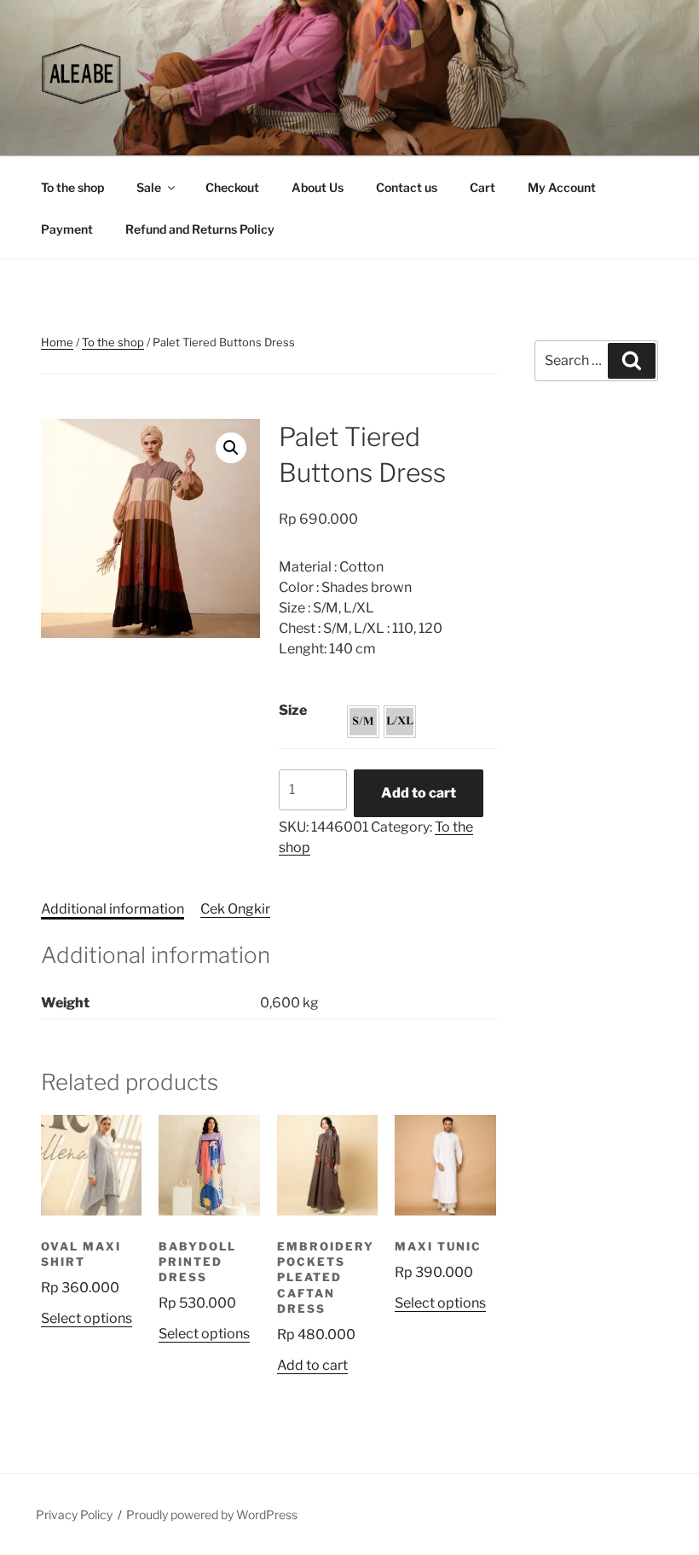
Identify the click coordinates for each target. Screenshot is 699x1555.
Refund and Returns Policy (199, 229)
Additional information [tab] (112, 909)
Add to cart (418, 793)
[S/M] (363, 721)
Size (293, 710)
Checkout (232, 187)
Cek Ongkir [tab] (235, 909)
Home (57, 342)
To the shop (72, 187)
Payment (67, 229)
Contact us (406, 187)
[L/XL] (399, 721)
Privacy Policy (74, 1514)
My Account (562, 187)
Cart (482, 187)
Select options (86, 1318)
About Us (318, 187)
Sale (148, 187)
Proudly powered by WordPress (212, 1514)
